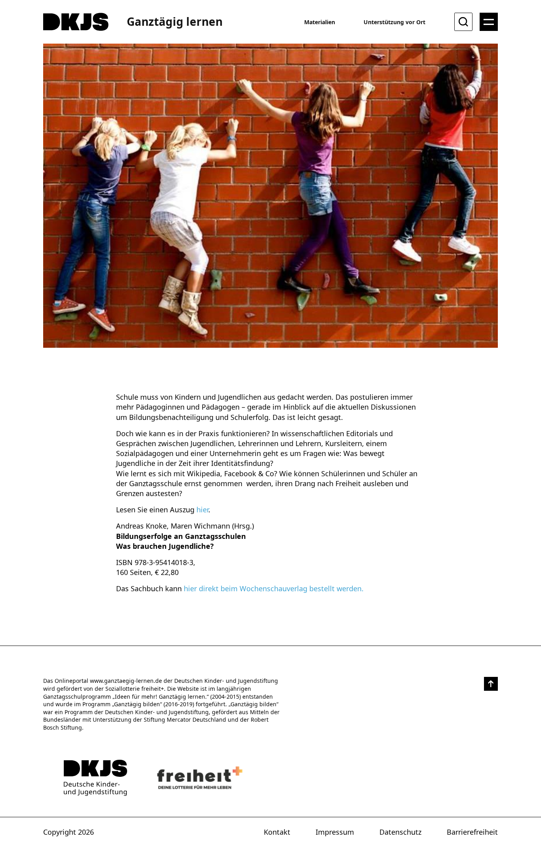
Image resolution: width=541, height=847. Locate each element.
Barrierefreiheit (472, 832)
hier (202, 509)
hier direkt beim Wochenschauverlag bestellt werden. (274, 588)
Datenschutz (400, 832)
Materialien (319, 22)
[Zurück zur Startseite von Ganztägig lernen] (95, 778)
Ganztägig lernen (175, 21)
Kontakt (277, 832)
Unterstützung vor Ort (394, 22)
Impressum (335, 832)
